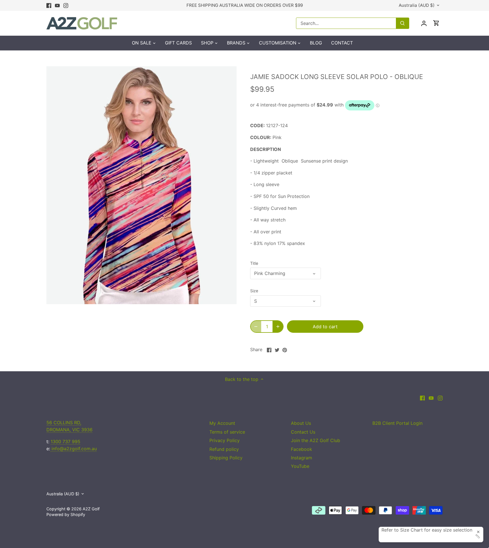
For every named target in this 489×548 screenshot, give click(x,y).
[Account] (424, 23)
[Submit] (402, 23)
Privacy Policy (224, 440)
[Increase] (278, 326)
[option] (141, 185)
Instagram (301, 457)
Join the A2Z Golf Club (315, 440)
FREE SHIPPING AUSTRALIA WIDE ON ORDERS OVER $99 (244, 5)
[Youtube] (57, 5)
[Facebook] (48, 5)
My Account (222, 423)
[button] (431, 536)
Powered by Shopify (65, 514)
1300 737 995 (65, 441)
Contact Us (303, 432)
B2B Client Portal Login (397, 423)
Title (254, 263)
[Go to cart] (436, 23)
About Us (301, 423)
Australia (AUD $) (417, 5)
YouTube (300, 466)
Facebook (301, 449)
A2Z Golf (91, 508)
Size (254, 290)
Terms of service (227, 432)
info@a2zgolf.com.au (73, 448)
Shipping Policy (226, 457)
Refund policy (224, 449)
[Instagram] (65, 5)
